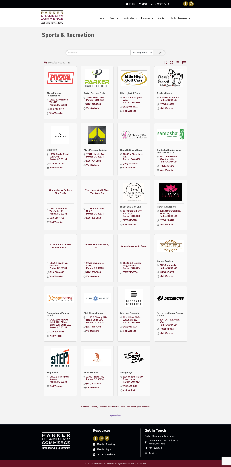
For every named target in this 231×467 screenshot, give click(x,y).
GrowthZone (141, 464)
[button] (45, 62)
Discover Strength (129, 313)
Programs (145, 18)
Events (161, 18)
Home (101, 18)
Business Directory (89, 407)
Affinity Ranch (91, 372)
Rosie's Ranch (164, 93)
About (112, 18)
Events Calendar (107, 407)
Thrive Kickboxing (166, 207)
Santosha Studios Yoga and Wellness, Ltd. (169, 151)
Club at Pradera (165, 261)
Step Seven (52, 372)
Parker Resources (179, 18)
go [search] (160, 52)
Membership (128, 18)
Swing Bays (126, 372)
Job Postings (133, 407)
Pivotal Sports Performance (54, 94)
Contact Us (145, 407)
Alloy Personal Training (95, 150)
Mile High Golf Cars (130, 93)
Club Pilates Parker (93, 313)
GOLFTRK (52, 150)
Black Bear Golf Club (130, 207)
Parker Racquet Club (94, 93)
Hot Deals (120, 407)
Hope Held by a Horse (131, 150)
